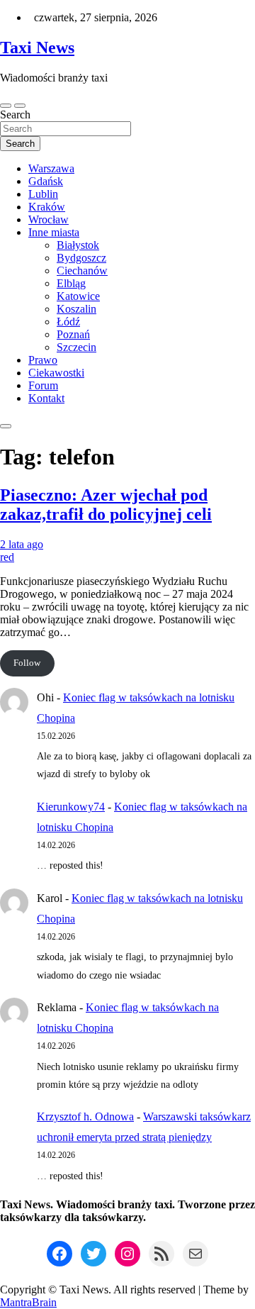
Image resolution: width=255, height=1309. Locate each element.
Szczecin (76, 347)
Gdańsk (45, 181)
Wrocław (48, 219)
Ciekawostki (56, 373)
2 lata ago (21, 544)
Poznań (73, 334)
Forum (43, 385)
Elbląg (71, 283)
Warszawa (51, 168)
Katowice (78, 296)
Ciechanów (82, 270)
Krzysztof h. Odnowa (85, 1116)
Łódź (68, 322)
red (7, 557)
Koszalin (76, 309)
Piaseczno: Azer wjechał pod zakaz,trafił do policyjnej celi (106, 504)
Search (15, 114)
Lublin (43, 194)
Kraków (46, 207)
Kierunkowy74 (71, 807)
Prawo (42, 360)
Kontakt (46, 398)
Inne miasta (53, 232)
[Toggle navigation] (5, 106)
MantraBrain (28, 1302)
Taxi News (37, 47)
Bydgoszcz (81, 258)
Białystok (78, 245)
